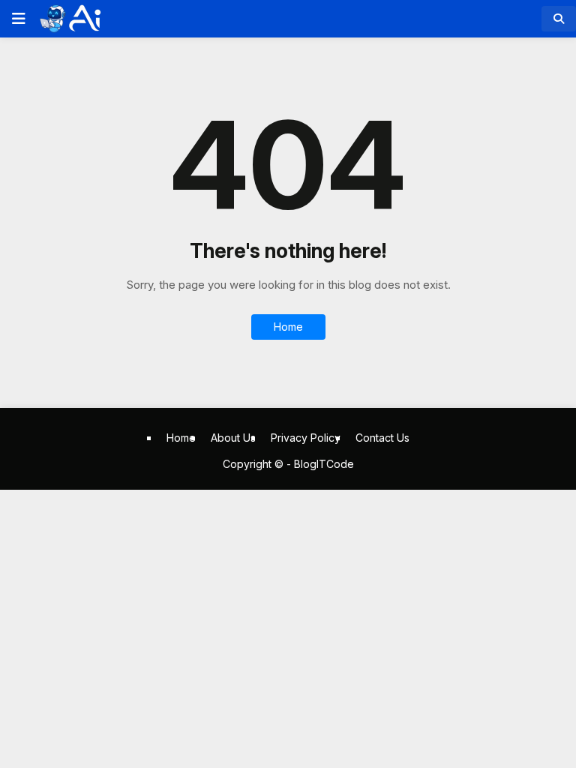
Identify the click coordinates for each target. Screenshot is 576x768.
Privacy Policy (305, 437)
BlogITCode (324, 464)
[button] (17, 19)
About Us (233, 437)
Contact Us (383, 437)
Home (288, 326)
